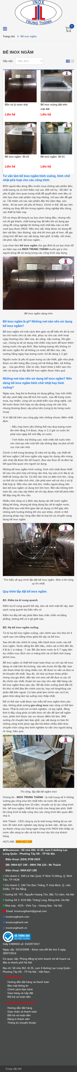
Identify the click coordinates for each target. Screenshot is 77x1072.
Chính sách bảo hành (20, 989)
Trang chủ (9, 36)
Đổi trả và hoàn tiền (19, 1015)
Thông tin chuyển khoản (21, 1022)
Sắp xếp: (8, 60)
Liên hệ (10, 114)
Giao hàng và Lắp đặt (20, 993)
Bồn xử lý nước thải (16, 104)
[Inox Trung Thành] (38, 12)
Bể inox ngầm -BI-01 (53, 156)
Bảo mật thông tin (17, 985)
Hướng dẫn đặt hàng (19, 1007)
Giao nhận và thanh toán (22, 1011)
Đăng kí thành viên (18, 1019)
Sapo (25, 1068)
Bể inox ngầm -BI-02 (17, 156)
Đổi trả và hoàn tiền (19, 996)
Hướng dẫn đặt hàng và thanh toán (28, 981)
